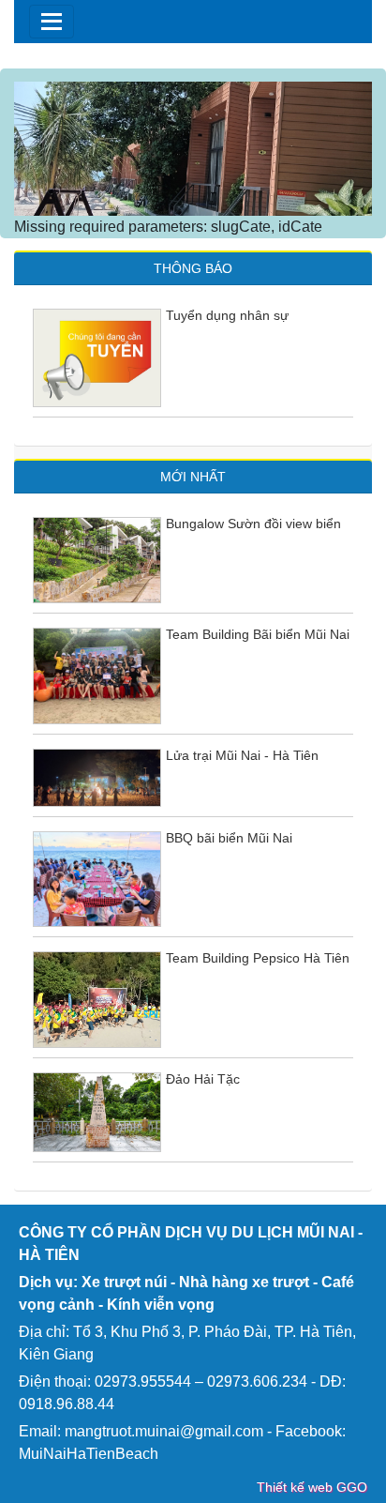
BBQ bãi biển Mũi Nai (229, 837)
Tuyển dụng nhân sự (227, 315)
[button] (40, 149)
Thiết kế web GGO (312, 1487)
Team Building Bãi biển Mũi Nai (257, 634)
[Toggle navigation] (51, 21)
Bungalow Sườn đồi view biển (253, 523)
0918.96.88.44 (66, 1404)
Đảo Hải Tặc (203, 1078)
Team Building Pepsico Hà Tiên (257, 957)
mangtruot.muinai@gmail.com (164, 1431)
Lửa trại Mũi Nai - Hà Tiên (242, 755)
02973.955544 (143, 1381)
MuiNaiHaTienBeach (88, 1454)
